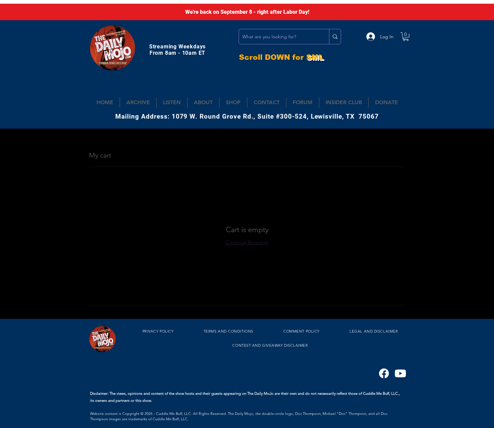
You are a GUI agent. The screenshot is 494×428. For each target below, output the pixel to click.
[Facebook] (383, 373)
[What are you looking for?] (335, 36)
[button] (406, 36)
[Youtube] (400, 373)
